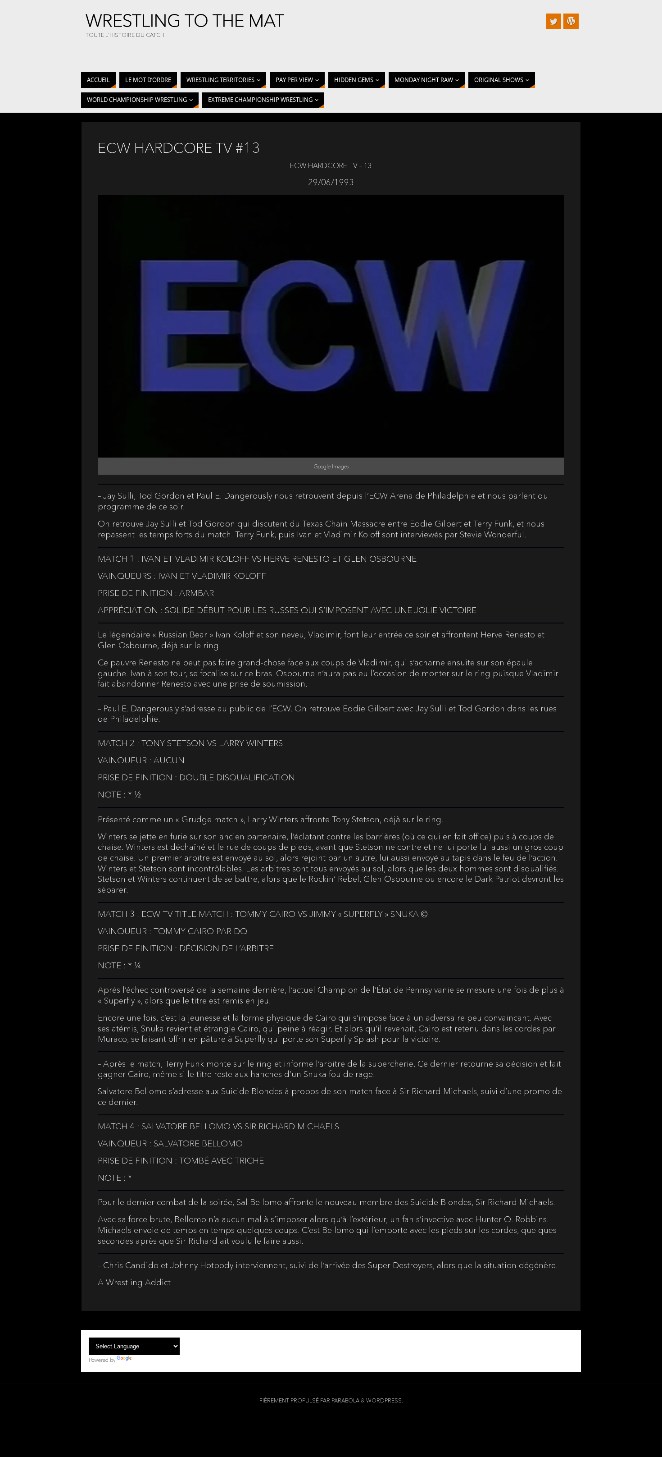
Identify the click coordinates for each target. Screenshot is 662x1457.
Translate (143, 1359)
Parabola (345, 1400)
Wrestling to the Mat (185, 21)
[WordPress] (571, 21)
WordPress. (384, 1400)
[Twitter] (553, 21)
